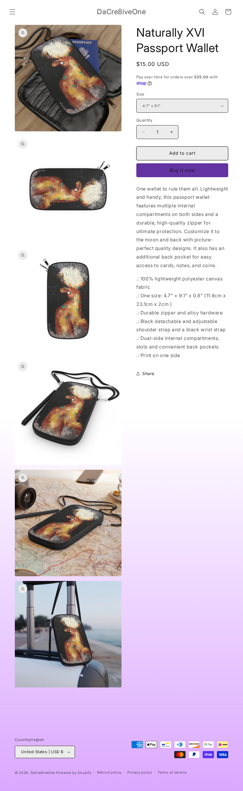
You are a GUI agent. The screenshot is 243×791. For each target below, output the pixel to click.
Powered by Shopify (74, 773)
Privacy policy (139, 772)
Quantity (144, 120)
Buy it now (182, 170)
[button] (12, 11)
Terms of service (172, 772)
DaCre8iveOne (43, 773)
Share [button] (148, 373)
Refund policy (109, 772)
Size (140, 94)
